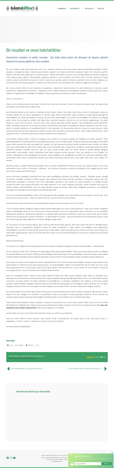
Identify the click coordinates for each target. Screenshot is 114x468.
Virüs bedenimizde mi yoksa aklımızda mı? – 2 (85, 369)
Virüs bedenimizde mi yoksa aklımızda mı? (27, 369)
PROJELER (101, 8)
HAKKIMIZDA (62, 8)
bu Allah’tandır (62, 455)
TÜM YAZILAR (89, 8)
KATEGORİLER (74, 8)
